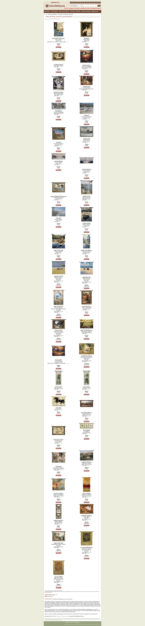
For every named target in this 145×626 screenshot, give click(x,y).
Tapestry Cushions (75, 11)
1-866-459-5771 (55, 2)
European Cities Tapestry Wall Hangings (67, 619)
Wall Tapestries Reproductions (92, 619)
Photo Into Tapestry (64, 11)
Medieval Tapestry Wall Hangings (70, 618)
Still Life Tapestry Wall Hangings (53, 619)
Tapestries (47, 11)
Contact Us (56, 618)
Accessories (54, 11)
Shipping (51, 618)
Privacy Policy (61, 618)
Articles (48, 618)
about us (87, 2)
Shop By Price (80, 2)
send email (98, 2)
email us (66, 616)
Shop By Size (73, 2)
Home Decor (94, 11)
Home (46, 14)
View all (46, 18)
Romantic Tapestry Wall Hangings (82, 618)
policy (92, 2)
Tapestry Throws (85, 11)
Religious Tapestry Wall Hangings (80, 619)
